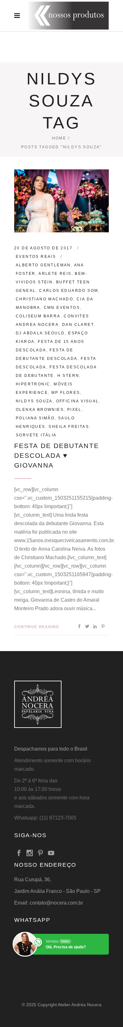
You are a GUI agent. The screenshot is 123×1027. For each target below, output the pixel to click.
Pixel (74, 409)
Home (59, 138)
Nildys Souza (34, 401)
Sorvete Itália (36, 435)
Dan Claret (78, 324)
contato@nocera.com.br (56, 902)
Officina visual (77, 401)
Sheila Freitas (69, 426)
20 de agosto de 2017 (43, 248)
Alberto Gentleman (43, 265)
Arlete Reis (54, 273)
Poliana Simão (35, 418)
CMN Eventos (62, 307)
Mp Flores (65, 392)
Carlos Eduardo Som (68, 290)
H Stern (68, 375)
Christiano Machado (44, 299)
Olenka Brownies (40, 409)
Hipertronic (33, 384)
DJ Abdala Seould (40, 333)
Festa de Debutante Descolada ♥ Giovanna (56, 455)
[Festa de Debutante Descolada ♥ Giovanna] (61, 200)
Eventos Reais (36, 256)
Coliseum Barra (38, 316)
